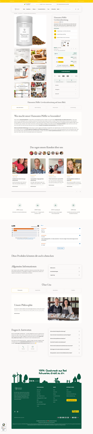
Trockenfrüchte (41, 9)
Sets (24, 9)
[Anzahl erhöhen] (75, 48)
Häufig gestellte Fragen (42, 398)
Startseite (15, 13)
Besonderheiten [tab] (20, 107)
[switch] (4, 430)
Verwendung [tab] (73, 107)
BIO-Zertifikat (40, 402)
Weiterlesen (17, 313)
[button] (65, 94)
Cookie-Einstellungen (41, 404)
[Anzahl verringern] (71, 48)
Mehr (58, 9)
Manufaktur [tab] (55, 290)
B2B (37, 400)
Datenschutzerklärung (71, 394)
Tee (48, 9)
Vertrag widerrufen (72, 400)
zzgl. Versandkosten (61, 50)
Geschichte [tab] (37, 290)
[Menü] (5, 423)
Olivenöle (53, 9)
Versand (38, 394)
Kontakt (38, 392)
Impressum (68, 392)
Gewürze (28, 9)
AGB (67, 390)
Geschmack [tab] (55, 107)
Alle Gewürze (20, 13)
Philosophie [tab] (20, 290)
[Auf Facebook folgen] (15, 411)
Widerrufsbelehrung (70, 396)
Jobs (38, 406)
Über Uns (39, 390)
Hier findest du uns (41, 396)
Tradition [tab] (73, 290)
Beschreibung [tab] (38, 107)
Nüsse (34, 9)
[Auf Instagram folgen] (17, 411)
